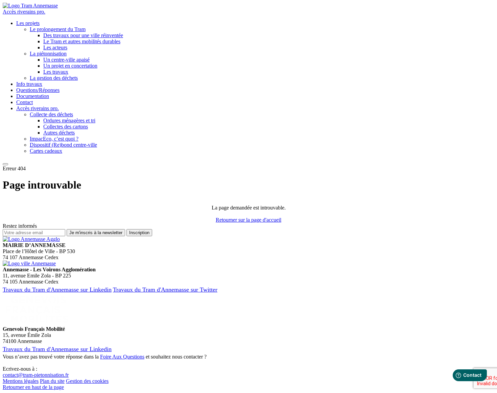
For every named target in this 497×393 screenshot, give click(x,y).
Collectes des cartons (65, 126)
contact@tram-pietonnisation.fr (36, 375)
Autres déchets (59, 133)
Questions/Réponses (38, 90)
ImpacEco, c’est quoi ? (54, 139)
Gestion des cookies (87, 381)
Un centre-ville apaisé (66, 60)
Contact (24, 102)
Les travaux (55, 72)
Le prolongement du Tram (58, 29)
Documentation (32, 96)
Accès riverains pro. (24, 12)
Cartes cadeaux (46, 151)
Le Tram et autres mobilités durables (81, 41)
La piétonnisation (48, 53)
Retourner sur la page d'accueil (248, 220)
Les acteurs (55, 47)
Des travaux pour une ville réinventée (83, 35)
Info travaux (29, 84)
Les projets (28, 23)
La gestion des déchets (54, 78)
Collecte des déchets (51, 114)
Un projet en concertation (70, 66)
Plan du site (52, 381)
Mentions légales (21, 381)
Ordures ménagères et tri (69, 120)
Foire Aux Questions (122, 357)
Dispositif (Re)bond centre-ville (63, 145)
